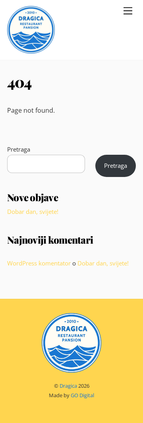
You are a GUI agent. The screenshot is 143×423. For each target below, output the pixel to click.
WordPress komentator (39, 263)
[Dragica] (31, 49)
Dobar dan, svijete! (32, 211)
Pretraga (18, 149)
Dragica (68, 385)
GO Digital (82, 395)
